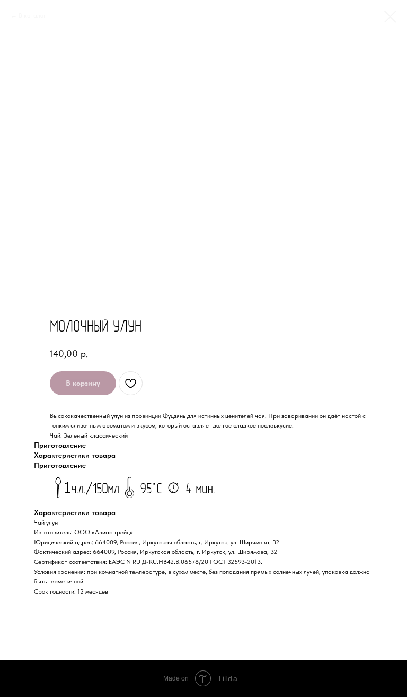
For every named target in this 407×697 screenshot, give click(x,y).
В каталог (32, 15)
